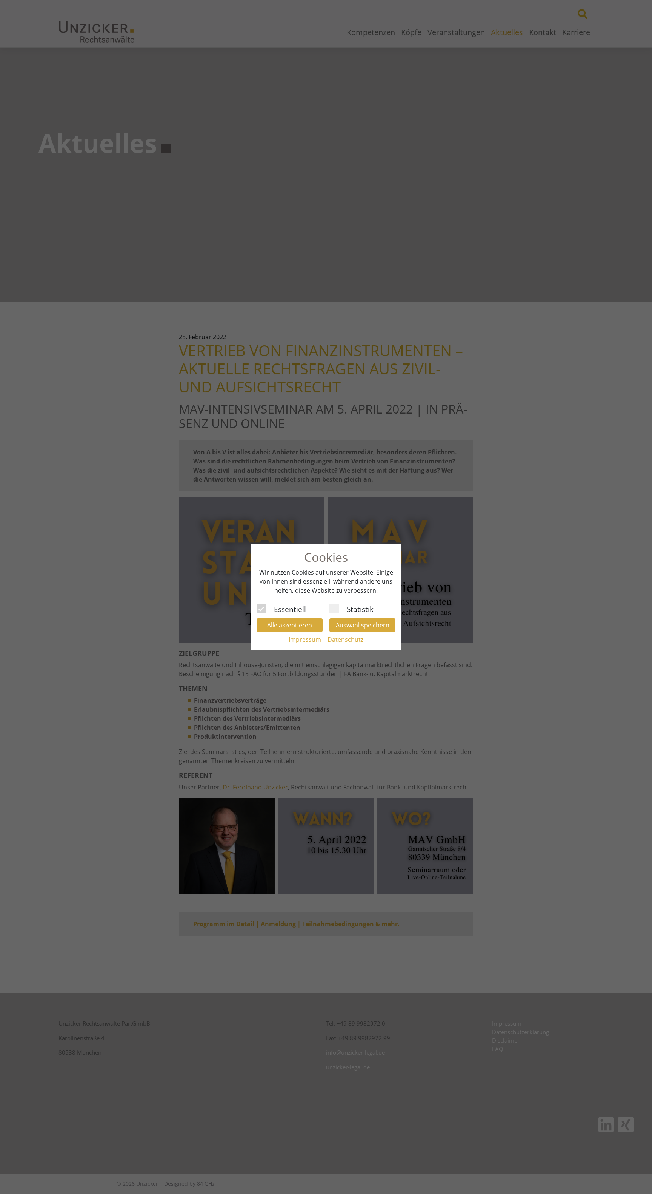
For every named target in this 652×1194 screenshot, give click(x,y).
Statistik (360, 608)
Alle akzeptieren (289, 625)
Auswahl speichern (362, 625)
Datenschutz (345, 639)
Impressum (305, 639)
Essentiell (290, 608)
